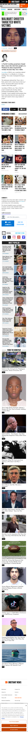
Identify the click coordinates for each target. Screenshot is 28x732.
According (4, 72)
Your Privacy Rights (14, 721)
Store (16, 695)
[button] (2, 2)
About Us (4, 692)
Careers (16, 692)
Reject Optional (14, 725)
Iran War (10, 9)
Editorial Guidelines (6, 700)
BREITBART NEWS (14, 682)
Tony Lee (5, 48)
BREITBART (15, 2)
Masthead (4, 689)
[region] (14, 717)
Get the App (17, 700)
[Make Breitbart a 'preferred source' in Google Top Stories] (9, 51)
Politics (3, 104)
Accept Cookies (14, 729)
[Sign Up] (24, 5)
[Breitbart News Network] (4, 233)
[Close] (26, 705)
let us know (21, 201)
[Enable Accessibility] (27, 2)
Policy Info (4, 697)
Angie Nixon (17, 9)
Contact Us (17, 689)
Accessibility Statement (7, 695)
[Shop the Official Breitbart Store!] (20, 233)
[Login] (23, 2)
